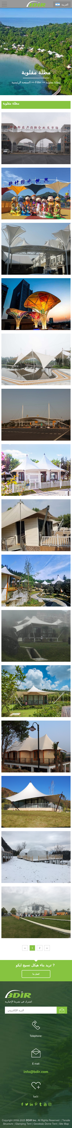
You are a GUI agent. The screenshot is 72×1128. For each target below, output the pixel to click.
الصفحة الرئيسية (21, 82)
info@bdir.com (36, 1071)
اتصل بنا (36, 974)
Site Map (64, 1123)
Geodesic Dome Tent (45, 1123)
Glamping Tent (23, 1123)
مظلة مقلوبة (53, 82)
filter (38, 82)
